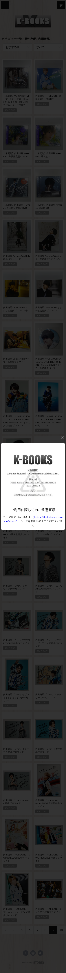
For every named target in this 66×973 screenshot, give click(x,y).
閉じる (62, 437)
